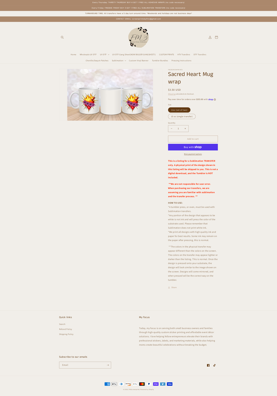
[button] (62, 37)
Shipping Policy (66, 334)
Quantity (171, 123)
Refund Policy (65, 329)
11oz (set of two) (179, 110)
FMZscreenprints (134, 389)
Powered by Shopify (147, 389)
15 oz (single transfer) (182, 116)
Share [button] (174, 287)
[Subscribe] (108, 365)
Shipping (171, 94)
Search (62, 324)
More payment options (193, 154)
